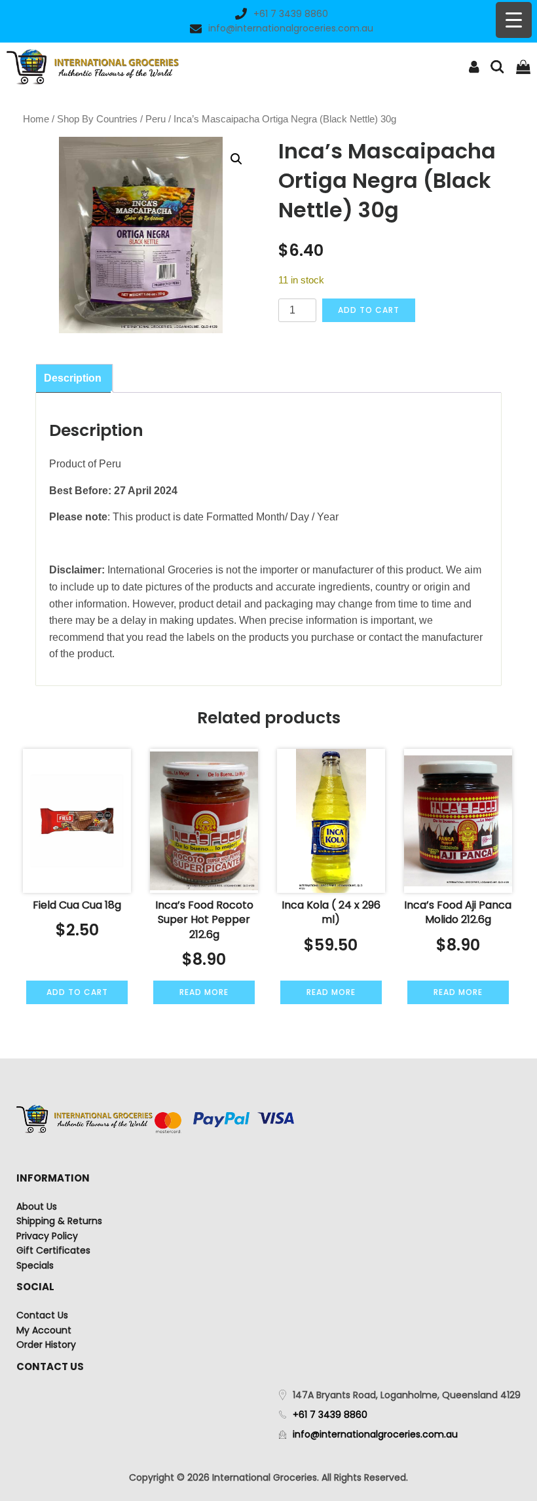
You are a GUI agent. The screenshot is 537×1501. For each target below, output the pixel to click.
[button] (236, 159)
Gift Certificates (53, 1250)
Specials (35, 1265)
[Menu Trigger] (514, 20)
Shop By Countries (97, 119)
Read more (204, 992)
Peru (155, 119)
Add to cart (368, 310)
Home (36, 119)
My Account (43, 1330)
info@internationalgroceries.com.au (290, 28)
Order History (46, 1344)
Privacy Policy (47, 1235)
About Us (36, 1206)
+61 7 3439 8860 (290, 13)
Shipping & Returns (59, 1220)
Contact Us (42, 1315)
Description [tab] (73, 378)
